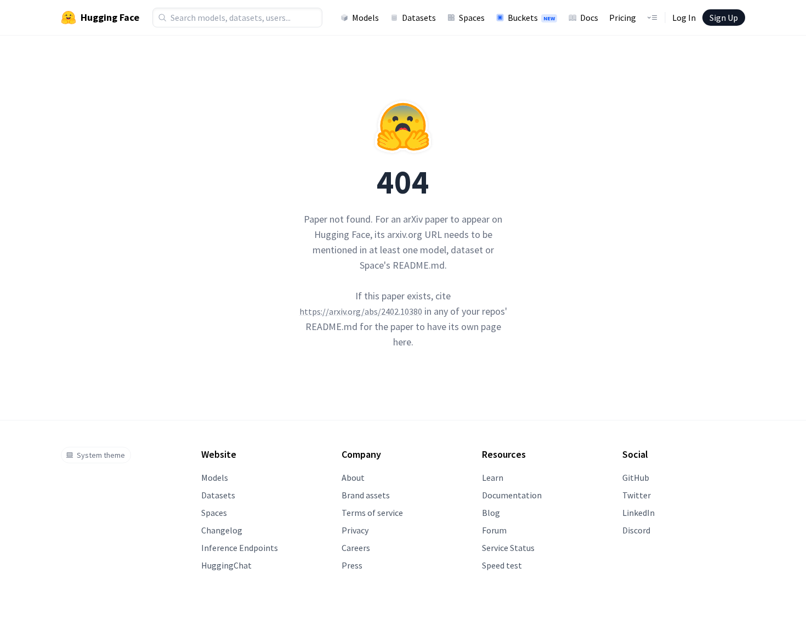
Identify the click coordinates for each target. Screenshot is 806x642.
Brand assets (366, 495)
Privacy (355, 530)
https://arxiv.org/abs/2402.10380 (360, 311)
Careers (356, 547)
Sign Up (723, 17)
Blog (491, 512)
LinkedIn (638, 512)
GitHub (635, 477)
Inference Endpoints (239, 547)
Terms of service (372, 512)
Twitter (636, 495)
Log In (684, 17)
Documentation (512, 495)
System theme (101, 455)
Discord (636, 530)
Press (352, 565)
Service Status (508, 547)
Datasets (419, 17)
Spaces (472, 17)
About (353, 477)
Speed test (502, 565)
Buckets (531, 17)
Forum (494, 530)
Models (365, 17)
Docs (589, 17)
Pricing (622, 17)
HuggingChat (226, 565)
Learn (492, 477)
